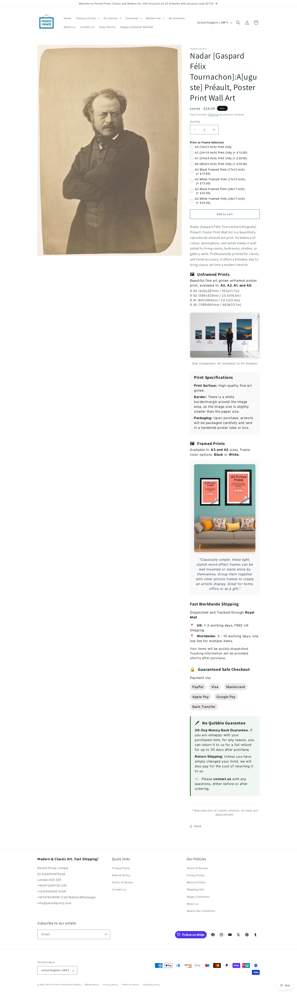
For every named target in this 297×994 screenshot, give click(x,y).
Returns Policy (196, 882)
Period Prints (53, 984)
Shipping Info (195, 889)
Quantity (195, 121)
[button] (87, 18)
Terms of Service (122, 882)
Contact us (119, 889)
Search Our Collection (201, 911)
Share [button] (197, 826)
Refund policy (92, 984)
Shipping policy (151, 984)
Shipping (213, 114)
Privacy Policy (121, 868)
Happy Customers (198, 896)
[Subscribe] (105, 934)
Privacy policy (110, 984)
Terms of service (130, 984)
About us (193, 904)
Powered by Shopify (70, 984)
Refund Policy (121, 875)
